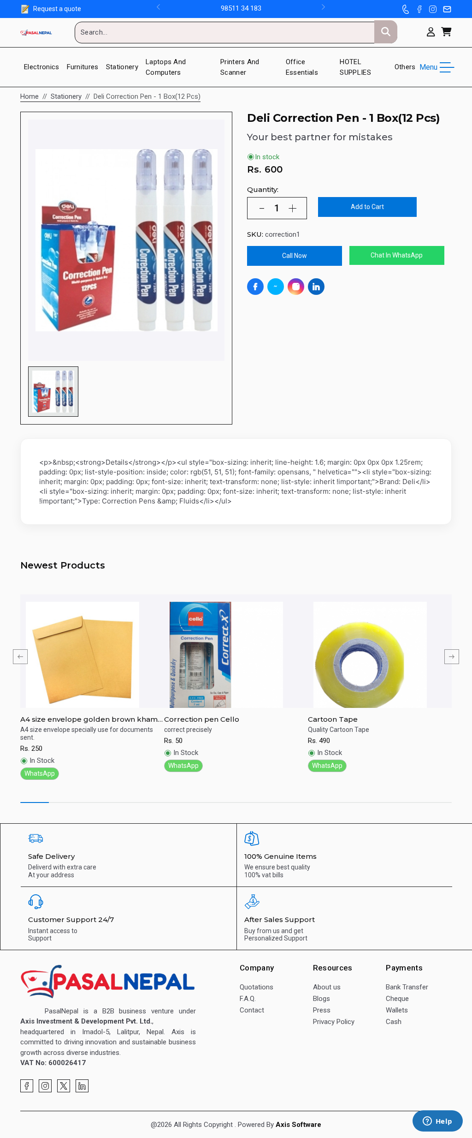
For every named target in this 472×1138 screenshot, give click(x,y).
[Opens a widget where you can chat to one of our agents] (437, 1121)
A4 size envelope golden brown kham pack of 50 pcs (89, 719)
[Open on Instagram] (296, 286)
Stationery (122, 67)
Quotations (256, 987)
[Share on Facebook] (255, 286)
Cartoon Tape (333, 719)
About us (327, 987)
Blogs (321, 998)
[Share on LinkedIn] (316, 286)
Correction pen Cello (201, 719)
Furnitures (83, 67)
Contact (252, 1010)
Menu (428, 67)
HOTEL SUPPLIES (355, 67)
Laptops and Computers (166, 67)
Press (321, 1010)
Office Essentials (302, 67)
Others (405, 67)
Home (29, 96)
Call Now (294, 255)
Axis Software (298, 1124)
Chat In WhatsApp (397, 255)
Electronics (41, 67)
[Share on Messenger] (275, 286)
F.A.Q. (248, 998)
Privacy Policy (333, 1022)
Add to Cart (367, 206)
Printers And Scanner (240, 67)
